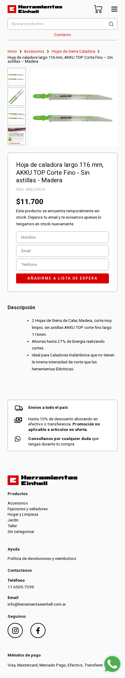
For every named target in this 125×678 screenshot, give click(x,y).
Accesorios (34, 51)
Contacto (62, 34)
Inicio (12, 51)
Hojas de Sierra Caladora (73, 51)
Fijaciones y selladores (28, 509)
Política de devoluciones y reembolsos (42, 558)
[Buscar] (111, 23)
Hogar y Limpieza (23, 514)
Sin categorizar (21, 531)
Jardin (13, 520)
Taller (12, 526)
